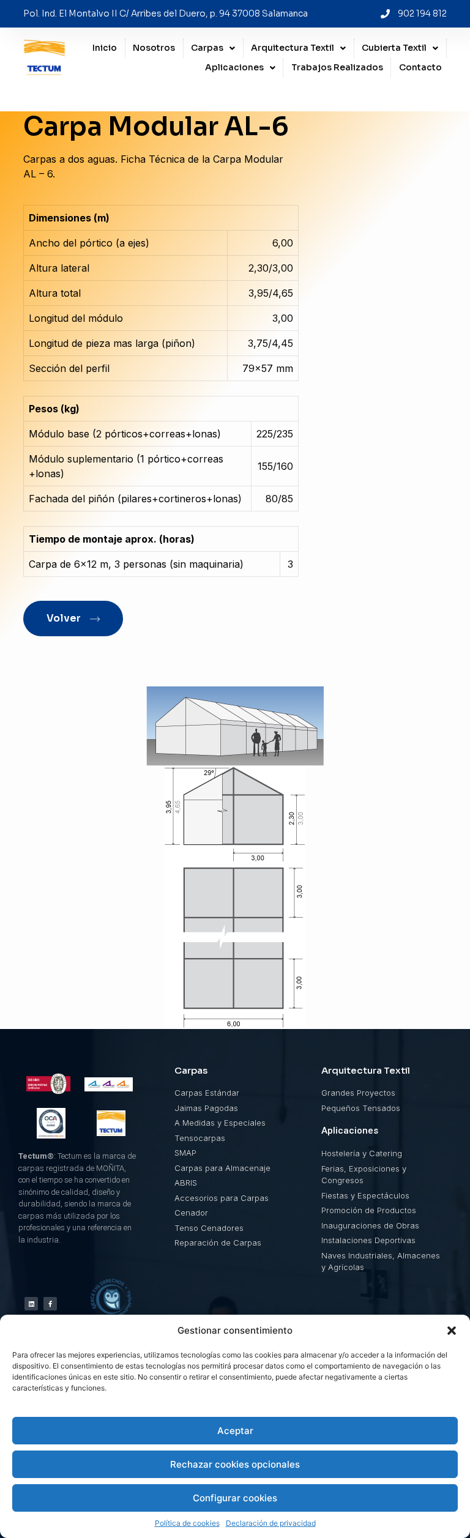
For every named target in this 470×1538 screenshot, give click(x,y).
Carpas (207, 47)
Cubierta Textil (394, 47)
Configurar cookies (235, 1498)
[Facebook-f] (50, 1303)
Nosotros (154, 47)
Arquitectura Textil (292, 47)
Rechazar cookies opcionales (235, 1464)
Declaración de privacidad (271, 1523)
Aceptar (235, 1430)
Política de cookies (187, 1523)
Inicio (104, 47)
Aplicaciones (234, 67)
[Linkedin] (31, 1303)
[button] (452, 1330)
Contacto (420, 67)
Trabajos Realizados (337, 67)
